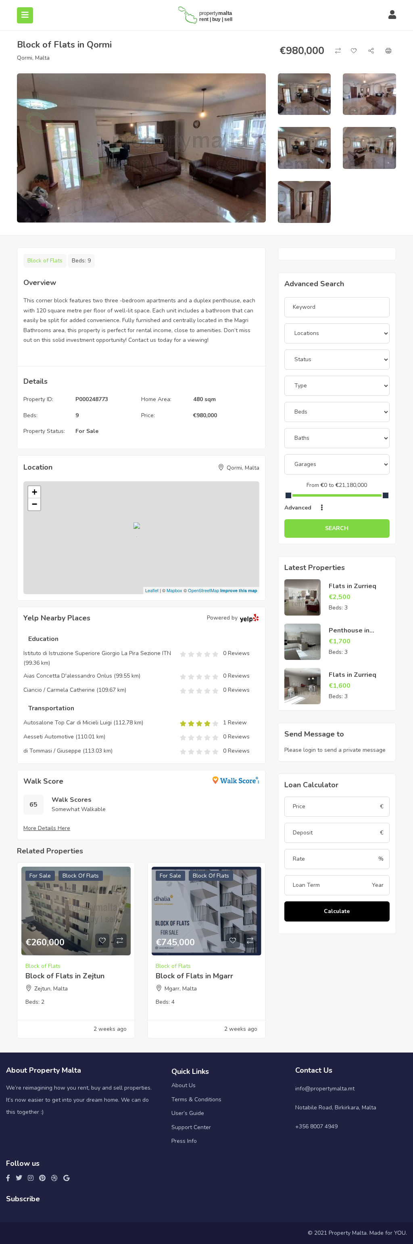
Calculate (337, 911)
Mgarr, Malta (181, 988)
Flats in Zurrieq (352, 586)
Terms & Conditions (196, 1099)
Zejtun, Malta (51, 988)
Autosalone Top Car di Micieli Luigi (67, 722)
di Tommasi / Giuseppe (52, 751)
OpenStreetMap (203, 590)
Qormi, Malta (33, 58)
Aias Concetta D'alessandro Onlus (67, 676)
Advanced (298, 508)
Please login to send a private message (335, 750)
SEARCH (336, 528)
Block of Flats (45, 260)
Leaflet (152, 590)
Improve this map (238, 590)
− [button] (34, 504)
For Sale (86, 431)
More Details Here (46, 828)
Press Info (184, 1141)
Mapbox (174, 590)
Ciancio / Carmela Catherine (59, 690)
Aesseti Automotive (48, 737)
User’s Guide (187, 1113)
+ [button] (34, 492)
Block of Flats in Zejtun (64, 976)
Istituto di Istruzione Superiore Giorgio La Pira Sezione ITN (97, 653)
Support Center (191, 1127)
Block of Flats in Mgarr (194, 976)
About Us (183, 1085)
